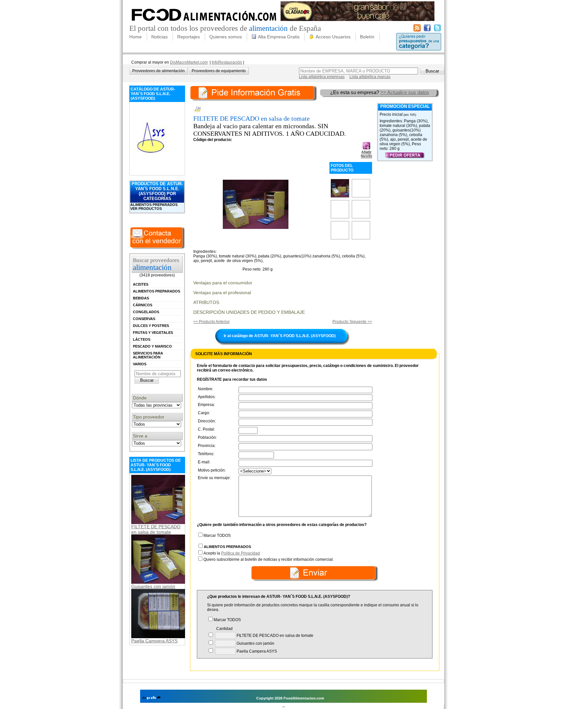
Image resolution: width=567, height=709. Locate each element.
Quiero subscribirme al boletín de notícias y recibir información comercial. (268, 559)
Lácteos (141, 339)
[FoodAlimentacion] (204, 23)
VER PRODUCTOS (146, 209)
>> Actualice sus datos (404, 92)
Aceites (140, 284)
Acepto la (231, 553)
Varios (139, 364)
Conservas (144, 319)
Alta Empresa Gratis (279, 36)
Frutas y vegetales (153, 332)
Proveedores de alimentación (158, 71)
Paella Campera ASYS (154, 640)
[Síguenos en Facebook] (427, 30)
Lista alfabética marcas (369, 76)
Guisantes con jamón (153, 586)
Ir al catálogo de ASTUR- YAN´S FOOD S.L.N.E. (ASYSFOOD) (280, 336)
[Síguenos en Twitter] (437, 30)
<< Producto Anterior (211, 321)
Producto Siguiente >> (352, 321)
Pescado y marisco (152, 346)
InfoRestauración (227, 62)
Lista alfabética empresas (322, 76)
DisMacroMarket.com (189, 62)
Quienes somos (225, 36)
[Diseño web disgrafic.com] (151, 698)
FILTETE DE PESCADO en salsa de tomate (155, 529)
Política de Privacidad (240, 553)
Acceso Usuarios (333, 36)
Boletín (367, 36)
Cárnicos (142, 305)
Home (135, 36)
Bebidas (141, 298)
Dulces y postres (151, 326)
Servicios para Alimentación (148, 355)
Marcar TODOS (217, 535)
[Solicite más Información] (254, 92)
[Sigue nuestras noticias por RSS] (417, 30)
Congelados (146, 312)
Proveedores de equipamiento (219, 71)
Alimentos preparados (154, 205)
